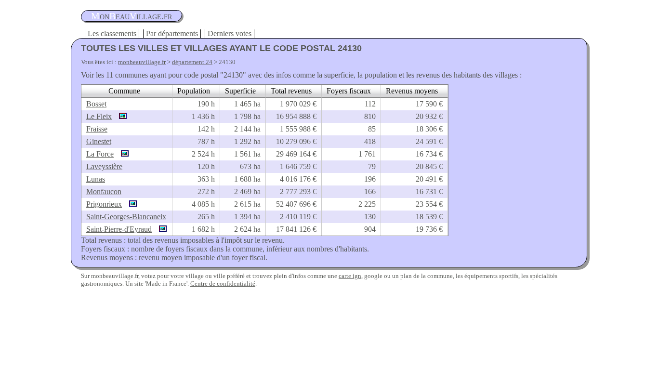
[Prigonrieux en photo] (130, 204)
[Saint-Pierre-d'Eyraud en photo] (160, 229)
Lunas (95, 179)
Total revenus (291, 91)
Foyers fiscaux (349, 91)
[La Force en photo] (122, 154)
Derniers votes (229, 33)
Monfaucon (103, 191)
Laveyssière (104, 166)
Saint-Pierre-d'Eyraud (119, 229)
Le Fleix (99, 116)
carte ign (350, 275)
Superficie (240, 91)
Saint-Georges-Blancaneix (126, 216)
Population (193, 91)
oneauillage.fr (131, 16)
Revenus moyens (412, 91)
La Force (100, 154)
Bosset (96, 104)
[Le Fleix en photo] (120, 116)
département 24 (192, 62)
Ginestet (98, 141)
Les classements (112, 33)
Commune (124, 91)
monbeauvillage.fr (142, 62)
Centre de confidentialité (222, 283)
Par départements (172, 33)
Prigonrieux (104, 204)
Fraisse (96, 129)
